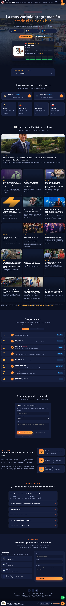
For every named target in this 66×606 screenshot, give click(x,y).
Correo (37, 559)
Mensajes (44, 2)
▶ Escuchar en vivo (26, 36)
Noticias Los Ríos (21, 305)
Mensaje (18, 421)
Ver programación (40, 36)
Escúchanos (23, 2)
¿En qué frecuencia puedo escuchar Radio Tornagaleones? (25, 493)
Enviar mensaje (41, 578)
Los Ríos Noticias (28, 305)
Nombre (38, 553)
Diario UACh (50, 305)
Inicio (17, 2)
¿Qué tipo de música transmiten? (18, 514)
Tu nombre (19, 410)
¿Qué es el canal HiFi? (15, 509)
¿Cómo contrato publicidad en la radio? (20, 525)
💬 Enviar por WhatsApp (25, 432)
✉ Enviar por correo (41, 432)
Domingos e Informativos (37, 328)
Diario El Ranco (36, 305)
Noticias (30, 2)
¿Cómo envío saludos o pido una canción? (20, 520)
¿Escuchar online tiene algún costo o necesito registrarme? (25, 503)
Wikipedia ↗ (41, 53)
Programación (37, 2)
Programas (25, 328)
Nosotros (51, 2)
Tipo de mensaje (20, 416)
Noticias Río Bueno (43, 305)
